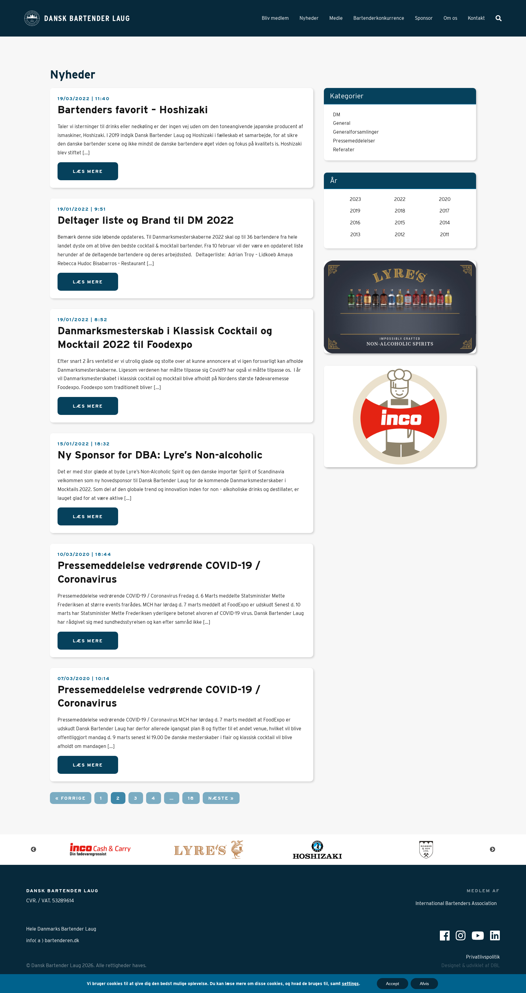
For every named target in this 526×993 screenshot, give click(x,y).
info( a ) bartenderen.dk (52, 940)
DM (336, 115)
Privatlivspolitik (483, 957)
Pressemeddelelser (354, 141)
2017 (445, 211)
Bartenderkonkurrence (378, 18)
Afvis (424, 983)
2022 (399, 199)
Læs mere (88, 171)
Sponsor (424, 18)
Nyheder (309, 18)
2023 (355, 199)
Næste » (221, 798)
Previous (33, 850)
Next (492, 850)
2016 (355, 223)
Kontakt (476, 18)
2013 (355, 234)
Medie (336, 18)
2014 (445, 223)
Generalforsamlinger (356, 132)
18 (191, 798)
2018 (400, 211)
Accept (392, 983)
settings (350, 983)
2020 (445, 199)
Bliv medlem (275, 18)
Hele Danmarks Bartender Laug (61, 929)
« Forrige (70, 798)
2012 (400, 234)
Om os (450, 18)
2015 (400, 223)
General (341, 123)
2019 (355, 211)
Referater (344, 150)
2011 (444, 234)
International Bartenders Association (456, 903)
